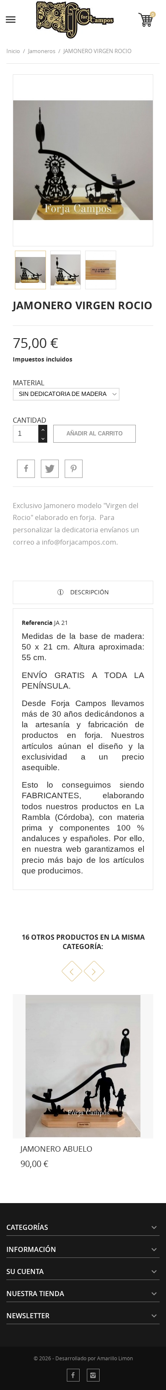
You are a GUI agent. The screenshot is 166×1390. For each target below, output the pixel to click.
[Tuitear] (50, 468)
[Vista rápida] (9, 1165)
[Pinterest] (74, 468)
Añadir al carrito (94, 433)
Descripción (89, 592)
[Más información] (28, 1165)
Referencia (37, 623)
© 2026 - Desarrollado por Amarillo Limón (83, 1358)
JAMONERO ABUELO (56, 1149)
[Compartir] (26, 468)
